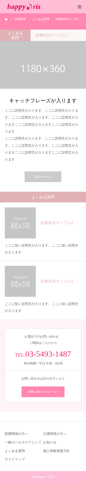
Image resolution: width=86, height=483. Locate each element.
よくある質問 (15, 451)
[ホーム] (6, 19)
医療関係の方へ (16, 434)
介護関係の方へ (54, 434)
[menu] (79, 6)
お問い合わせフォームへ (43, 391)
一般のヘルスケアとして (23, 442)
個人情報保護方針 (56, 451)
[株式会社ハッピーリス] (24, 6)
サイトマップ (15, 459)
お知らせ (49, 442)
